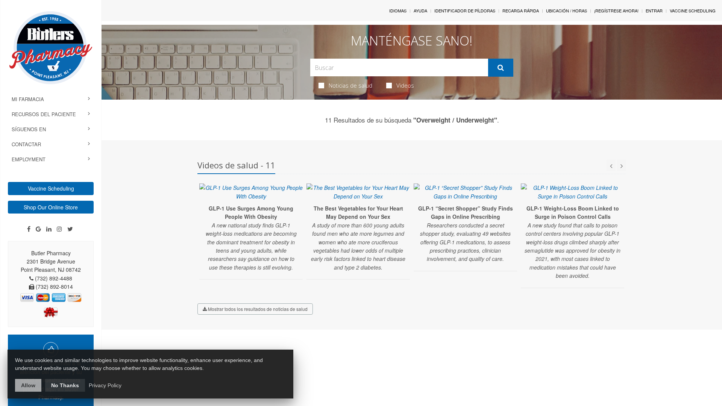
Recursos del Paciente (44, 114)
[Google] (38, 229)
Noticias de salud (350, 85)
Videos (405, 85)
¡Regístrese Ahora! (616, 11)
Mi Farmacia (28, 99)
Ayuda (420, 11)
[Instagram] (59, 229)
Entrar (654, 11)
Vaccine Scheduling (51, 188)
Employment (29, 159)
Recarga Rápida (520, 11)
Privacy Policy (105, 385)
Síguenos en (29, 129)
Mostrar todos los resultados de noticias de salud (257, 309)
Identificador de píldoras (464, 11)
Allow (28, 385)
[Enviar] (500, 68)
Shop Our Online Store (51, 207)
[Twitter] (70, 229)
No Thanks (65, 385)
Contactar (26, 144)
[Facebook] (28, 229)
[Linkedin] (49, 229)
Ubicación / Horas (566, 11)
